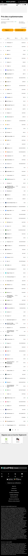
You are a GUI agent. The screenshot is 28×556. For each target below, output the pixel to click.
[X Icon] (4, 474)
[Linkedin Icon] (17, 474)
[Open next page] (18, 430)
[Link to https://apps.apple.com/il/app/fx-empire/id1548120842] (9, 479)
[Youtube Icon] (24, 474)
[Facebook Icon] (11, 474)
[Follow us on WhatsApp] (23, 4)
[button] (2, 1)
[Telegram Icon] (11, 476)
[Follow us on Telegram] (27, 4)
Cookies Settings (14, 494)
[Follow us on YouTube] (25, 4)
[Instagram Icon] (4, 476)
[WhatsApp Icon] (17, 476)
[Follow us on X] (21, 4)
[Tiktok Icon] (24, 476)
